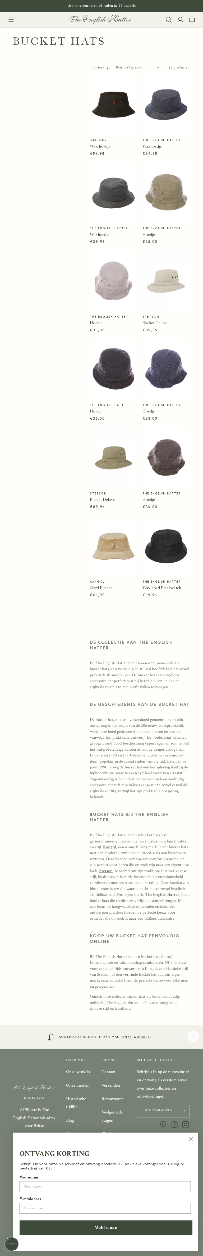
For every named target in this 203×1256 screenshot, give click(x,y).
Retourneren (113, 1099)
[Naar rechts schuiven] (193, 1036)
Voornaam (29, 1178)
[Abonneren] (184, 1111)
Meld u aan (106, 1227)
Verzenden (111, 1085)
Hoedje (148, 234)
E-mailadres (30, 1199)
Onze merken (78, 1085)
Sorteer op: (101, 67)
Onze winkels (78, 1072)
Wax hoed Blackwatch (161, 588)
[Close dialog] (191, 1139)
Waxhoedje (152, 146)
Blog (70, 1120)
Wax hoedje (100, 146)
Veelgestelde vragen (112, 1116)
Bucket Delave (154, 322)
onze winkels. (136, 1037)
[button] (11, 19)
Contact (108, 1072)
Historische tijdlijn (76, 1103)
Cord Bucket (101, 588)
